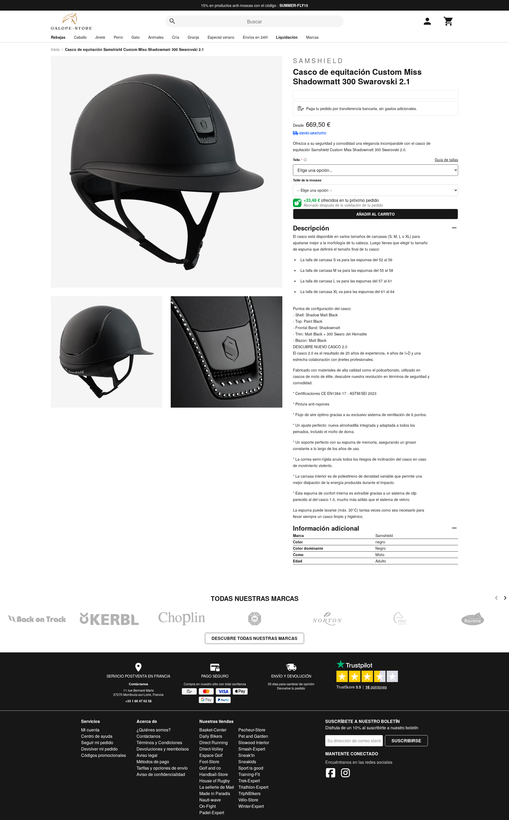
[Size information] (305, 160)
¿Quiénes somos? (154, 730)
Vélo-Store (248, 800)
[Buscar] (172, 21)
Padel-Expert (211, 812)
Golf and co (210, 768)
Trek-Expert (249, 781)
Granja (193, 37)
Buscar (254, 21)
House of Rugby (214, 781)
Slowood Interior (253, 742)
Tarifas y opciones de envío (162, 768)
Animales (156, 37)
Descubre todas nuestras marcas (254, 638)
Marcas (312, 37)
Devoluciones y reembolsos (163, 749)
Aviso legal (147, 755)
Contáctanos (138, 684)
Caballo (80, 37)
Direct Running (213, 742)
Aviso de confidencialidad (161, 774)
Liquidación (287, 37)
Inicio (55, 49)
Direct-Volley (211, 749)
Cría (175, 37)
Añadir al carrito (375, 214)
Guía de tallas (446, 159)
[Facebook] (330, 773)
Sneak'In (246, 755)
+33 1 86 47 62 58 (138, 701)
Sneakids (247, 761)
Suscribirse (406, 741)
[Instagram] (345, 773)
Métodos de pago (153, 761)
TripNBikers (249, 793)
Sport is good (250, 768)
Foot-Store (209, 761)
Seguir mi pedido (97, 742)
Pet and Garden (253, 736)
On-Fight (207, 806)
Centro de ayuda (96, 736)
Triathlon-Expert (253, 787)
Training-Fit (249, 774)
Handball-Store (213, 774)
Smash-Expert (251, 749)
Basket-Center (212, 730)
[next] (505, 598)
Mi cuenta (90, 730)
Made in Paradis (214, 793)
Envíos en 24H (255, 37)
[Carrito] (448, 21)
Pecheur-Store (251, 730)
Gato (135, 37)
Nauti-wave (210, 800)
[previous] (496, 598)
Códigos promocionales (103, 755)
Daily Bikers (210, 736)
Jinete (100, 37)
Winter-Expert (251, 806)
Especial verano (221, 37)
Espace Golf (210, 755)
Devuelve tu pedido (291, 688)
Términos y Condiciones (159, 742)
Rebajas (58, 37)
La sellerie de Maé (216, 787)
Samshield (318, 60)
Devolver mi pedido (99, 749)
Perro (118, 37)
